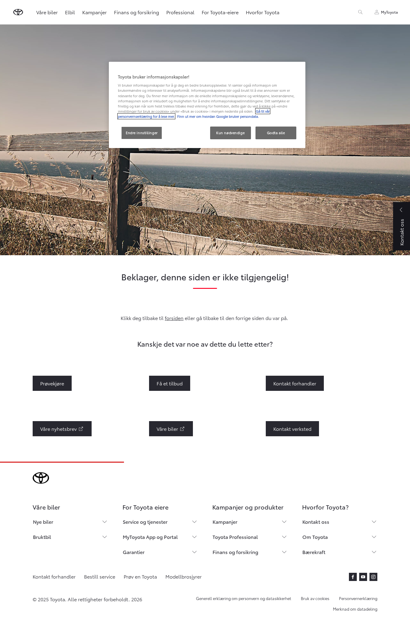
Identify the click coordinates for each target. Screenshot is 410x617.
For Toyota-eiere (220, 11)
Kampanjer (94, 11)
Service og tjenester (145, 521)
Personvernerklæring (358, 598)
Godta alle (276, 132)
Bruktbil (42, 536)
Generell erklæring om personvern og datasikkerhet (243, 598)
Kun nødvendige (230, 132)
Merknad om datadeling (355, 609)
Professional (180, 11)
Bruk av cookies (315, 598)
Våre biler (47, 11)
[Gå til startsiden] (18, 12)
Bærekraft (313, 551)
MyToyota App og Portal (150, 536)
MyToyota (389, 12)
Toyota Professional (235, 536)
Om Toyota (315, 536)
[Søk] (360, 12)
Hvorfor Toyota (262, 11)
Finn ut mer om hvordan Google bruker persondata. (217, 116)
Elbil (70, 11)
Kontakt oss (315, 521)
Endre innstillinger (142, 132)
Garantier (134, 551)
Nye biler (43, 521)
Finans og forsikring (136, 11)
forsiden (174, 317)
